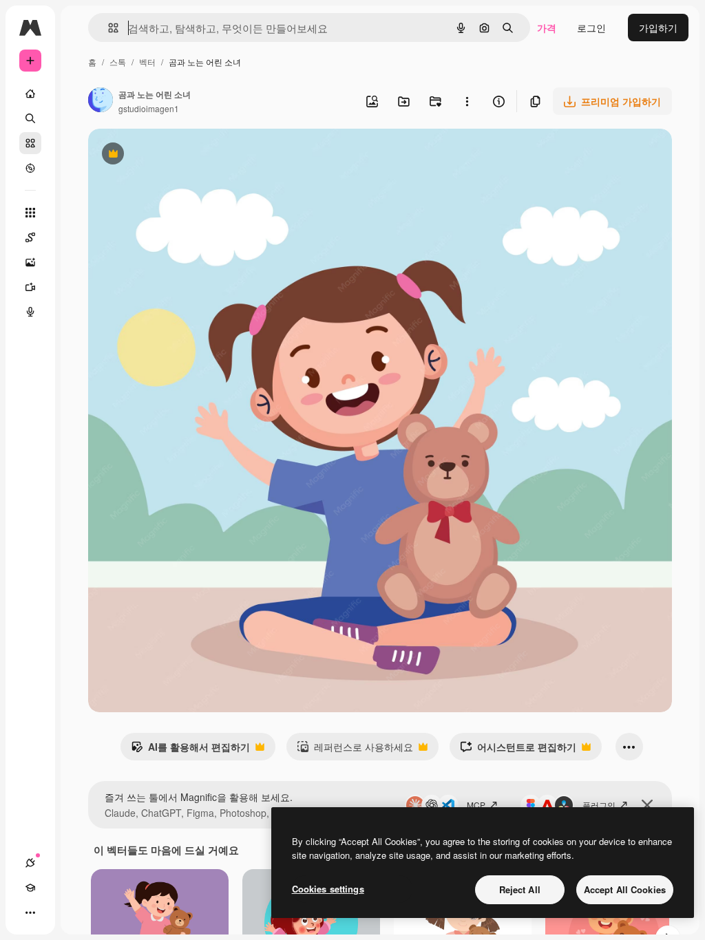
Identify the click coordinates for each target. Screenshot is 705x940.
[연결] (30, 863)
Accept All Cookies (625, 889)
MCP (476, 805)
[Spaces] (30, 237)
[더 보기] (30, 912)
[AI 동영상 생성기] (30, 287)
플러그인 (598, 805)
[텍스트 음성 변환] (30, 312)
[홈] (30, 94)
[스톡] (30, 143)
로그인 (591, 27)
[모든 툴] (30, 213)
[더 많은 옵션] (467, 101)
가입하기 (658, 27)
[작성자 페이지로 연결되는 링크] (100, 101)
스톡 (117, 61)
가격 (546, 27)
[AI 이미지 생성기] (30, 262)
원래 (167, 155)
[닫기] (647, 805)
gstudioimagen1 (148, 108)
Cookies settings (328, 888)
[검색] (30, 118)
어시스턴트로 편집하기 (518, 750)
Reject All (519, 889)
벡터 (147, 61)
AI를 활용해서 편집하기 (190, 750)
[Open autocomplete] (108, 28)
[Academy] (30, 888)
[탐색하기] (30, 168)
